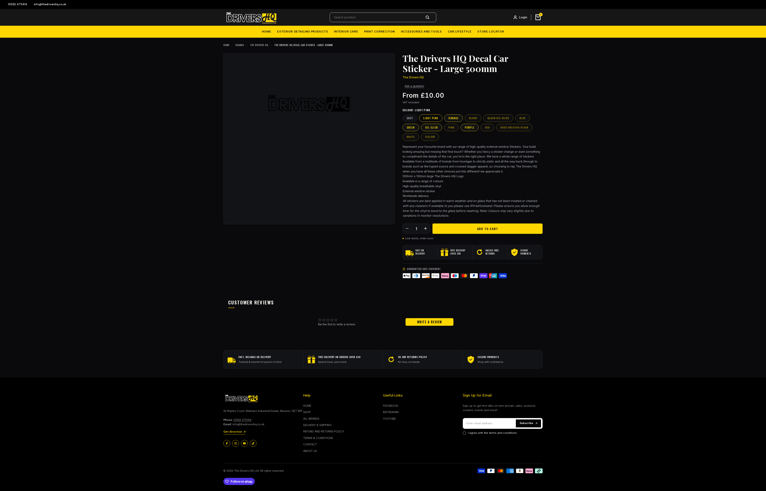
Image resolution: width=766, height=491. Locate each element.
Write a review (429, 322)
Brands (240, 45)
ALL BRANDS (311, 418)
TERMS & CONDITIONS (318, 438)
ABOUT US (310, 451)
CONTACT (310, 444)
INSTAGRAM (391, 412)
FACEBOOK (390, 405)
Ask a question (414, 86)
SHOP (307, 412)
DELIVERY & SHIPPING (317, 425)
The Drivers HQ (259, 45)
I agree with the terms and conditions (492, 433)
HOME (307, 405)
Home (226, 45)
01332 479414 (242, 420)
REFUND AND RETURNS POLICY (323, 431)
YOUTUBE (389, 418)
